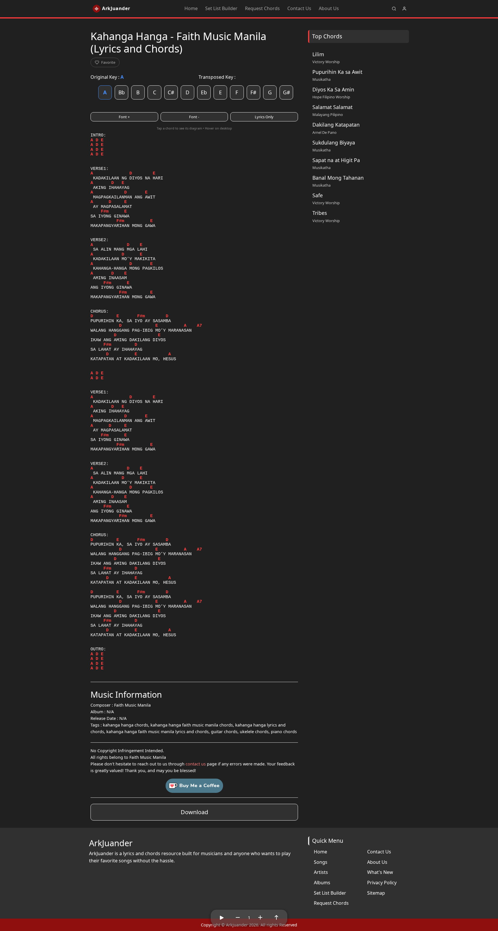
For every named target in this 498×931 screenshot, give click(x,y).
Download (194, 812)
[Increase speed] (260, 917)
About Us (329, 8)
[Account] (404, 9)
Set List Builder (221, 8)
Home (191, 8)
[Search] (394, 9)
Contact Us (299, 8)
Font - (194, 116)
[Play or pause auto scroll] (221, 917)
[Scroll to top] (276, 917)
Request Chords (262, 8)
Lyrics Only (264, 116)
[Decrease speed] (237, 917)
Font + (124, 116)
